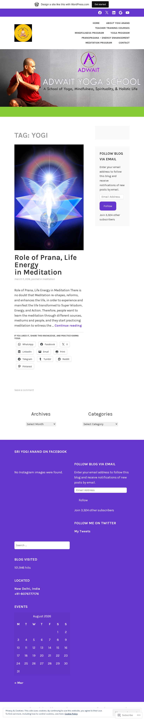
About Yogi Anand (118, 23)
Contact (124, 42)
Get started (100, 4)
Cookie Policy (71, 714)
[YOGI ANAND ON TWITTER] (107, 12)
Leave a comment (24, 390)
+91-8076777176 (26, 594)
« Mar (18, 683)
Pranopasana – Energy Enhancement (106, 37)
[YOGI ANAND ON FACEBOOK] (100, 12)
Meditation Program (99, 42)
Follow (108, 206)
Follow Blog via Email (94, 464)
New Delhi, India (27, 589)
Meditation (48, 279)
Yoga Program (120, 32)
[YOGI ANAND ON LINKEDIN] (114, 12)
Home (96, 23)
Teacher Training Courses (112, 28)
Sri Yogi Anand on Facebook (40, 452)
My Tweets (82, 531)
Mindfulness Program (89, 32)
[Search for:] (42, 545)
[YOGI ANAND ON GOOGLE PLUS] (121, 12)
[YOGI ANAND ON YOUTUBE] (127, 12)
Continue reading (68, 325)
